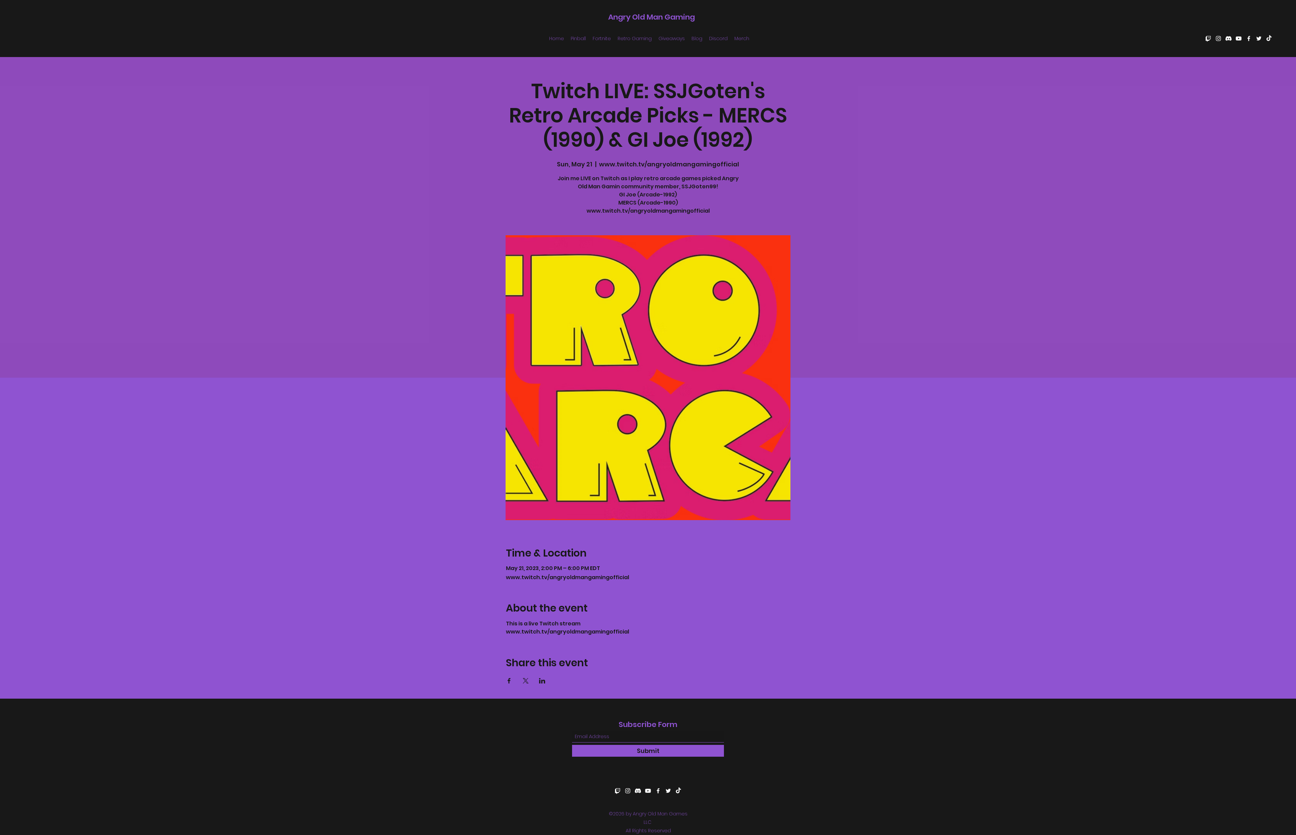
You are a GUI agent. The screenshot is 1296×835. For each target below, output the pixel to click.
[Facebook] (1248, 38)
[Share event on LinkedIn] (542, 680)
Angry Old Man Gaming (651, 17)
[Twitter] (1259, 38)
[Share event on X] (525, 680)
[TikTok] (1269, 38)
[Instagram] (1218, 38)
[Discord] (1228, 38)
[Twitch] (1208, 38)
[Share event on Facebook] (509, 680)
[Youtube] (1238, 38)
